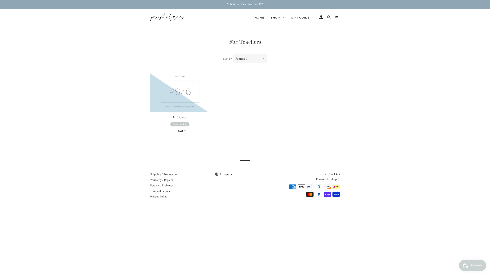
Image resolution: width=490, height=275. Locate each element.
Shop (276, 17)
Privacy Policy (158, 196)
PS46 (337, 174)
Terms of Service (160, 191)
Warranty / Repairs (161, 180)
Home (259, 17)
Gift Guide (300, 17)
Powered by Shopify (328, 179)
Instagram (225, 174)
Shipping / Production (163, 174)
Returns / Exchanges (162, 185)
